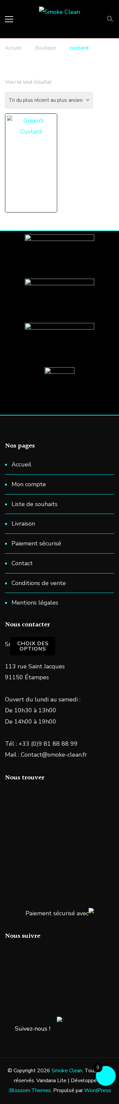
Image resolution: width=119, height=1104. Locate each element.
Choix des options (33, 646)
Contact (22, 563)
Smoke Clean (67, 1070)
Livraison (23, 524)
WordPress (97, 1090)
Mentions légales (35, 603)
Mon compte (29, 484)
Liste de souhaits (35, 504)
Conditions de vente (39, 583)
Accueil (21, 464)
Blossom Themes (30, 1090)
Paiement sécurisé (36, 543)
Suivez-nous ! (32, 1029)
